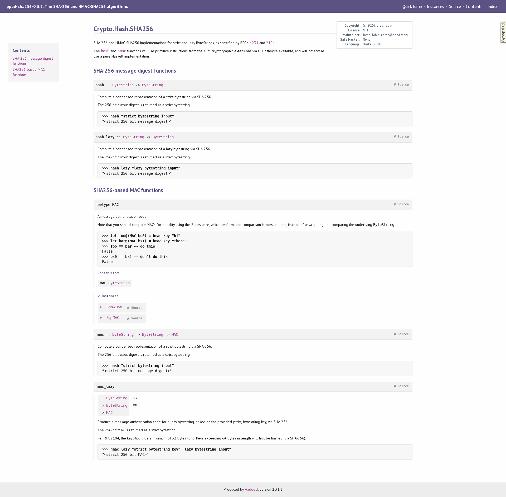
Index (492, 6)
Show (110, 307)
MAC (120, 307)
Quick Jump (412, 6)
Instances (435, 6)
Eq (193, 225)
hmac (122, 51)
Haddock (252, 489)
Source (455, 6)
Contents (474, 6)
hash (105, 51)
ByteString (122, 85)
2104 (270, 42)
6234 (254, 42)
